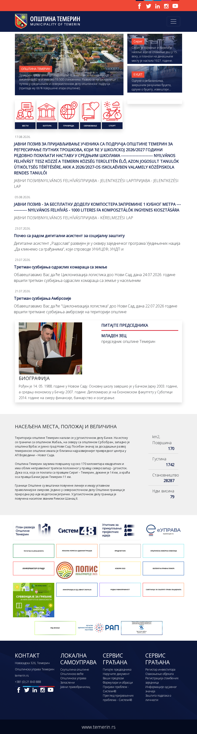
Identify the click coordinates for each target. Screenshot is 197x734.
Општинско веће (72, 674)
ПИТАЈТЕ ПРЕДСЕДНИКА (124, 325)
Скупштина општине (74, 669)
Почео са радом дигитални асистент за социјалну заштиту (69, 235)
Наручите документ (116, 674)
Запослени (67, 682)
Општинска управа (73, 678)
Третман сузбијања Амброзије (42, 298)
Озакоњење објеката (159, 674)
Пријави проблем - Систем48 (116, 689)
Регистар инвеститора (160, 669)
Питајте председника (117, 669)
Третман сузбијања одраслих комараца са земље (60, 267)
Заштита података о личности (158, 697)
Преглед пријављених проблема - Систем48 (118, 697)
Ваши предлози (113, 678)
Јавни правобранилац (75, 687)
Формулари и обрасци (118, 682)
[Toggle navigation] (173, 21)
